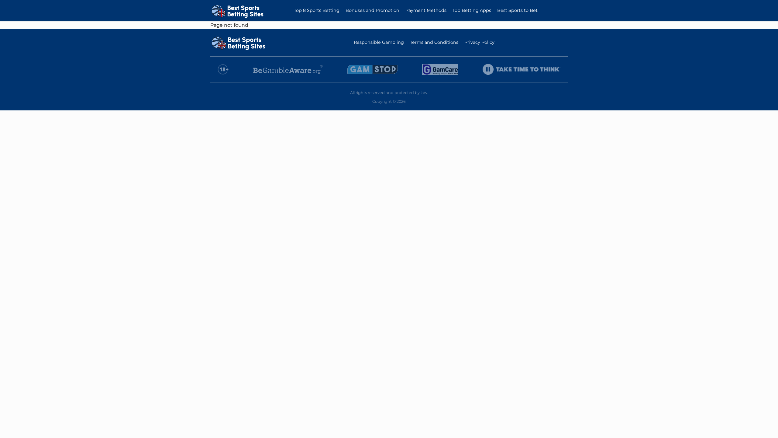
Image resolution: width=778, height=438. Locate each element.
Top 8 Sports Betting (316, 10)
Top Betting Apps (472, 10)
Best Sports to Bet (517, 10)
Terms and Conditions (434, 42)
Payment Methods (425, 10)
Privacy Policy (479, 42)
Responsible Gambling (379, 42)
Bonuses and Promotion (372, 10)
